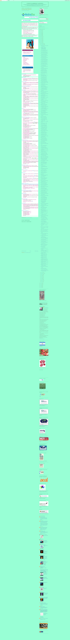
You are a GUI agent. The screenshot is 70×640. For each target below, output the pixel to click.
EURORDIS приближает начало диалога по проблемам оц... (44, 259)
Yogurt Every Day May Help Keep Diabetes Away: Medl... (44, 204)
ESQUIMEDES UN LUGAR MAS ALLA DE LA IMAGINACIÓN (44, 597)
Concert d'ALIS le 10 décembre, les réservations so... (44, 243)
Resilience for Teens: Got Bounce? (27, 114)
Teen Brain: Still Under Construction (27, 158)
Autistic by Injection (42, 592)
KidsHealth (24, 200)
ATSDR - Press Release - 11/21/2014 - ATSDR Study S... (44, 237)
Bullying (24, 57)
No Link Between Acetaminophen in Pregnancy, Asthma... (44, 106)
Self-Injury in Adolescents (26, 135)
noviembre (42, 44)
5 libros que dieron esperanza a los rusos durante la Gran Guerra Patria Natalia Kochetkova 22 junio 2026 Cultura (43, 518)
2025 (41, 31)
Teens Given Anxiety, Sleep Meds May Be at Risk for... (44, 190)
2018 (41, 38)
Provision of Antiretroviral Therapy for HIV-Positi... (44, 221)
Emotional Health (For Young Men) (27, 111)
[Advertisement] (28, 245)
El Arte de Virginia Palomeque (43, 582)
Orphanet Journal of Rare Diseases (44, 156)
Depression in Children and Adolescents (28, 178)
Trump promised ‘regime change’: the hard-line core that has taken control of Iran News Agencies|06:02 (44, 532)
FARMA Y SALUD (42, 606)
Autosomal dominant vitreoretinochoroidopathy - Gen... (44, 166)
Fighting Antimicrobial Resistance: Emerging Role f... (44, 86)
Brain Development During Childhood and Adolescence (29, 176)
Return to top (24, 107)
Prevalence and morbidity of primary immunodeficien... (44, 125)
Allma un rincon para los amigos (44, 618)
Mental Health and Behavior (26, 64)
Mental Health (24, 60)
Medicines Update (43, 176)
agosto (42, 274)
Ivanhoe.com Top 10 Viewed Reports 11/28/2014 (44, 170)
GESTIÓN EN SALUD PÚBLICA (44, 521)
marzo (41, 279)
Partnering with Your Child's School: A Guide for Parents (29, 148)
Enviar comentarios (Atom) (28, 252)
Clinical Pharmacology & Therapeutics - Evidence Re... (44, 147)
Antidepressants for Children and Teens (27, 94)
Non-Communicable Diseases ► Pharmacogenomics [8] (44, 56)
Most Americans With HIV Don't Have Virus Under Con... (44, 185)
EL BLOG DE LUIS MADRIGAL (42, 567)
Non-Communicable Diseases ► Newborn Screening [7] (44, 58)
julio (41, 275)
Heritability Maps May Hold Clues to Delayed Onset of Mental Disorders (31, 179)
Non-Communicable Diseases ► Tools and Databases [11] (44, 50)
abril (41, 278)
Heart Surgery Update (43, 179)
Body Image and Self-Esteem (26, 125)
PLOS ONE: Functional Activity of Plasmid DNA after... (44, 210)
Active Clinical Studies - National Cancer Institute (44, 160)
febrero (42, 280)
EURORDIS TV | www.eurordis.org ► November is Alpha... (44, 250)
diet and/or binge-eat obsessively (29, 32)
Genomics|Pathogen (43, 141)
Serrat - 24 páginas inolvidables (45, 588)
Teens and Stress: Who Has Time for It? (28, 159)
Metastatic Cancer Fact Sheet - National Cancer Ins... (44, 172)
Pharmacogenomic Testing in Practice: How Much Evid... (44, 140)
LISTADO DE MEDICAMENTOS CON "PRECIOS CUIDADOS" (43, 607)
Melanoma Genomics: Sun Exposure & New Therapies (44, 72)
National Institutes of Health (34, 17)
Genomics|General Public (43, 142)
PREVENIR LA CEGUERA (43, 577)
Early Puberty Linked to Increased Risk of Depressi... (44, 194)
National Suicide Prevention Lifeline (27, 195)
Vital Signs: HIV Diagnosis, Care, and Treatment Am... (44, 219)
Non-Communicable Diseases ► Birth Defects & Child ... (44, 69)
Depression (24, 126)
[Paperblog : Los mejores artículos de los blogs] (41, 380)
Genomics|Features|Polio (43, 116)
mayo (41, 277)
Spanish (28, 76)
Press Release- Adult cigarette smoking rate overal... (44, 214)
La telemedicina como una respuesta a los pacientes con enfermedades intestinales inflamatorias (45, 563)
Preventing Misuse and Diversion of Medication (28, 152)
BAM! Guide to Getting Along (26, 140)
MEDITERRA (42, 617)
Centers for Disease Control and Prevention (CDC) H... (44, 239)
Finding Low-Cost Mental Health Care (27, 165)
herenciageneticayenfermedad (43, 527)
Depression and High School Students (27, 128)
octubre (42, 272)
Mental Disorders (25, 59)
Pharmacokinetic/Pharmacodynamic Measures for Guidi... (44, 270)
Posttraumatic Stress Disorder (26, 133)
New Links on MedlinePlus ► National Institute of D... (44, 178)
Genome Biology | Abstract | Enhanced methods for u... (44, 129)
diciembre (42, 43)
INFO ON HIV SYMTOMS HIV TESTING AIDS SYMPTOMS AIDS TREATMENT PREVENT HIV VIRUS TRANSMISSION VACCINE (44, 611)
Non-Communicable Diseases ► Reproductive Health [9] (44, 54)
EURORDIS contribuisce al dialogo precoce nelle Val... (44, 257)
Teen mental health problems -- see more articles (29, 188)
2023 (41, 33)
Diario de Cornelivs (42, 555)
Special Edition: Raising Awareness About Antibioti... (44, 269)
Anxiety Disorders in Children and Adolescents (28, 173)
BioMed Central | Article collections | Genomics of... (44, 138)
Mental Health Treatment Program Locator (28, 194)
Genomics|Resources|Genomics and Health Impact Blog (44, 88)
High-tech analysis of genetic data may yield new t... (44, 186)
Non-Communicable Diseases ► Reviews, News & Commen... (44, 52)
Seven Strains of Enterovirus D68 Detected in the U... (44, 83)
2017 (41, 39)
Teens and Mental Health (26, 80)
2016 (41, 40)
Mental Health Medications (26, 103)
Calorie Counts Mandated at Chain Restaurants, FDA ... (44, 197)
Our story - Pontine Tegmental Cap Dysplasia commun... (44, 252)
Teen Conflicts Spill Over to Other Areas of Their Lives (29, 82)
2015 (41, 41)
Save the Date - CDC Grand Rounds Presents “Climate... (44, 153)
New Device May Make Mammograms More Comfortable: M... (43, 202)
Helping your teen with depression (27, 51)
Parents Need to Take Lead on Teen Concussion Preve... (44, 183)
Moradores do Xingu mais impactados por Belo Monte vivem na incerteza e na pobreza (44, 604)
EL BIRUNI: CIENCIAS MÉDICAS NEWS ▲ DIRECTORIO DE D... (43, 48)
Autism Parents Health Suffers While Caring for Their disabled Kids (45, 594)
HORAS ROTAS (42, 549)
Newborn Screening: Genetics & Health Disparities (44, 95)
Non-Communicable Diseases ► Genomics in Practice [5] (44, 61)
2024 (41, 32)
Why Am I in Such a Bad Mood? (27, 162)
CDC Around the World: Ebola (44, 230)
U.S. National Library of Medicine (33, 16)
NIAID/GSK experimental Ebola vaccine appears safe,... (44, 175)
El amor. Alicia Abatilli (45, 535)
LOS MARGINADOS (42, 531)
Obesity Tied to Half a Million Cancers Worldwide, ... (44, 110)
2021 (41, 35)
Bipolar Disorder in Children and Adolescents (28, 122)
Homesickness (25, 143)
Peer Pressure (25, 149)
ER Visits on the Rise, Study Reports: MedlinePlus (44, 199)
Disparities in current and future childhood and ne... (44, 103)
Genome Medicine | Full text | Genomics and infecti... (44, 132)
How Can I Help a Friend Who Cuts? (27, 145)
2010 (41, 286)
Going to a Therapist (25, 101)
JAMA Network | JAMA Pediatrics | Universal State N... (44, 101)
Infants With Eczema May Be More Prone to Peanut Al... (44, 192)
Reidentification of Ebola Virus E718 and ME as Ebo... (44, 75)
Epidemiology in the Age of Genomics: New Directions (44, 70)
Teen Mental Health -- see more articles (27, 187)
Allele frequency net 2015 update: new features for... (44, 46)
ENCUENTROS (42, 587)
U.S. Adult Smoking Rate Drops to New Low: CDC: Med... (44, 108)
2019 (41, 37)
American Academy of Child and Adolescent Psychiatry (29, 199)
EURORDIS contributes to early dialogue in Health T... (44, 265)
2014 (41, 42)
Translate (45, 23)
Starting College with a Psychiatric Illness (28, 155)
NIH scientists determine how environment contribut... (44, 188)
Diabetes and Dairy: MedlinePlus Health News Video (44, 181)
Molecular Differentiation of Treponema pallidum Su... (44, 79)
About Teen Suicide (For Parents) (27, 117)
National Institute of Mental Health (27, 201)
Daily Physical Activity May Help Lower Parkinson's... (44, 196)
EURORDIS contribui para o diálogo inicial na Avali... (44, 256)
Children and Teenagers (26, 63)
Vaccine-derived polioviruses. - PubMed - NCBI (44, 120)
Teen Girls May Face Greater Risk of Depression (29, 84)
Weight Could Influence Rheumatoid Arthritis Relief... (44, 112)
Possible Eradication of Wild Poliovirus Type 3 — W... (44, 123)
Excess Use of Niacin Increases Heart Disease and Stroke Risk (45, 574)
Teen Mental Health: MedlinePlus (25, 10)
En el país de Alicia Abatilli (43, 534)
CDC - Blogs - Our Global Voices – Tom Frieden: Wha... (44, 234)
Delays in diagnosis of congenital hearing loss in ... (44, 97)
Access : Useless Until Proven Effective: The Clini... (44, 146)
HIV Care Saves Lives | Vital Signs (44, 226)
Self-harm (24, 61)
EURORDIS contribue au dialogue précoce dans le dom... (44, 263)
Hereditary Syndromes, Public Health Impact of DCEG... (44, 159)
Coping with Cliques (25, 109)
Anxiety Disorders (25, 120)
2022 (41, 34)
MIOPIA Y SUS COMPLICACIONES (45, 578)
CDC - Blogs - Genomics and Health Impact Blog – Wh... (44, 127)
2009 (41, 287)
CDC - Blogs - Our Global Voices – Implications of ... (44, 235)
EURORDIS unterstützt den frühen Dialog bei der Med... (44, 261)
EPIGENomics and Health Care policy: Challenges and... (44, 245)
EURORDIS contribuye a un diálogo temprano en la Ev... (44, 254)
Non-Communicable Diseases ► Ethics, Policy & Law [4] (44, 63)
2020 (41, 36)
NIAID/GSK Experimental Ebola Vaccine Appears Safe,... (44, 155)
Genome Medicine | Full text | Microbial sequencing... (44, 134)
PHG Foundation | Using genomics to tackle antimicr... (44, 94)
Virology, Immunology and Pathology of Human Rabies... (44, 81)
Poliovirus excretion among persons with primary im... (44, 118)
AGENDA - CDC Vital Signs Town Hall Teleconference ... (44, 151)
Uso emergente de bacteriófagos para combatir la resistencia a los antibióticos (45, 541)
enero (41, 281)
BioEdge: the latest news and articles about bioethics (44, 105)
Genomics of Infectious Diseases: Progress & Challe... (44, 131)
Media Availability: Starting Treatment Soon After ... (44, 207)
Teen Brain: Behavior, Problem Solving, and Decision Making (30, 156)
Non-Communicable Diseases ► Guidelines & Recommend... (44, 59)
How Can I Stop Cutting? (26, 131)
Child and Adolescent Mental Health (27, 78)
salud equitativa (46, 307)
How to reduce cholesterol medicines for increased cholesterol (45, 614)
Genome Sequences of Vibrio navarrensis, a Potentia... (44, 77)
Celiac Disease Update (43, 113)
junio (41, 276)
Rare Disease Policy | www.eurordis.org (43, 246)
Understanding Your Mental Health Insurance (28, 166)
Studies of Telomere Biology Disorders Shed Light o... (44, 162)
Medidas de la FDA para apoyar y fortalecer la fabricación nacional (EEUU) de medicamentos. (43, 529)
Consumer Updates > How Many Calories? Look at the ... (44, 169)
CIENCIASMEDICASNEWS (35, 3)
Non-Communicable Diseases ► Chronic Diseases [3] (44, 65)
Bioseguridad (41, 539)
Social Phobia (24, 136)
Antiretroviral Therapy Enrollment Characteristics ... (44, 223)
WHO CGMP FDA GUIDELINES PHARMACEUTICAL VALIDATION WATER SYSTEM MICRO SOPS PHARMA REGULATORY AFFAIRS (44, 571)
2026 (41, 30)
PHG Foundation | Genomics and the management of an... (44, 92)
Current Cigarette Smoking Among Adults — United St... (44, 218)
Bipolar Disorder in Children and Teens (27, 123)
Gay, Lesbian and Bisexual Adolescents (28, 141)
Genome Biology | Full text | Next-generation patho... (44, 136)
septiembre (42, 273)
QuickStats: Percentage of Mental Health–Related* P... (44, 216)
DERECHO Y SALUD (42, 544)
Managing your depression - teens (27, 52)
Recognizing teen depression (26, 53)
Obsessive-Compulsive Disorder (27, 132)
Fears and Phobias (25, 129)
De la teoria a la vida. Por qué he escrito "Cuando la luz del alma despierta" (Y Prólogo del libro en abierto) (45, 558)
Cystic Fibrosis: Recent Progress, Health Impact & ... (44, 84)
